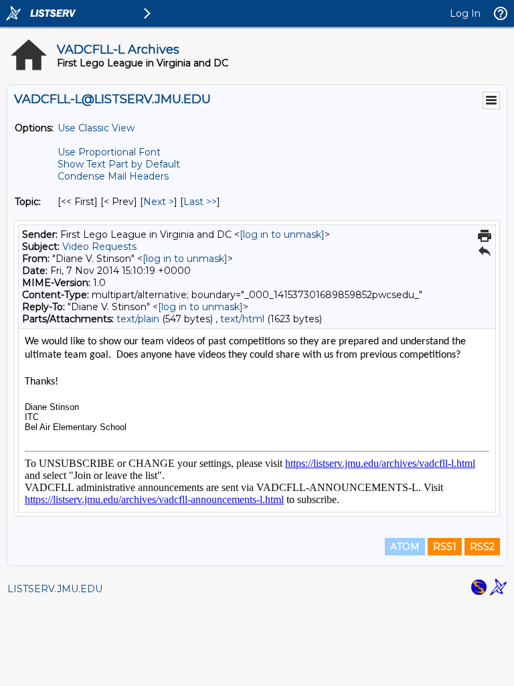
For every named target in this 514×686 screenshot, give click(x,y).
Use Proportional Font (109, 152)
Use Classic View (96, 128)
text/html (242, 319)
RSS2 (482, 547)
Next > (158, 202)
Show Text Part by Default (119, 164)
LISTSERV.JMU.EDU (54, 589)
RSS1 (444, 547)
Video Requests (99, 247)
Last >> (200, 202)
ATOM (405, 547)
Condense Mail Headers (113, 176)
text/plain (137, 319)
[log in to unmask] (282, 234)
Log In (465, 13)
